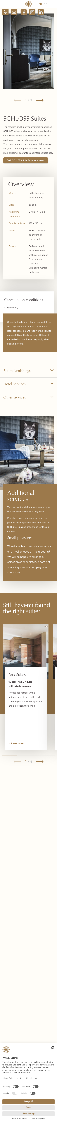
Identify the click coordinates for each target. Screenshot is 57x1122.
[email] (14, 12)
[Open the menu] (53, 4)
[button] (17, 100)
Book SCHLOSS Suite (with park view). (25, 161)
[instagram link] (32, 14)
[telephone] (5, 12)
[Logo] (28, 4)
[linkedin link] (41, 14)
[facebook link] (24, 14)
